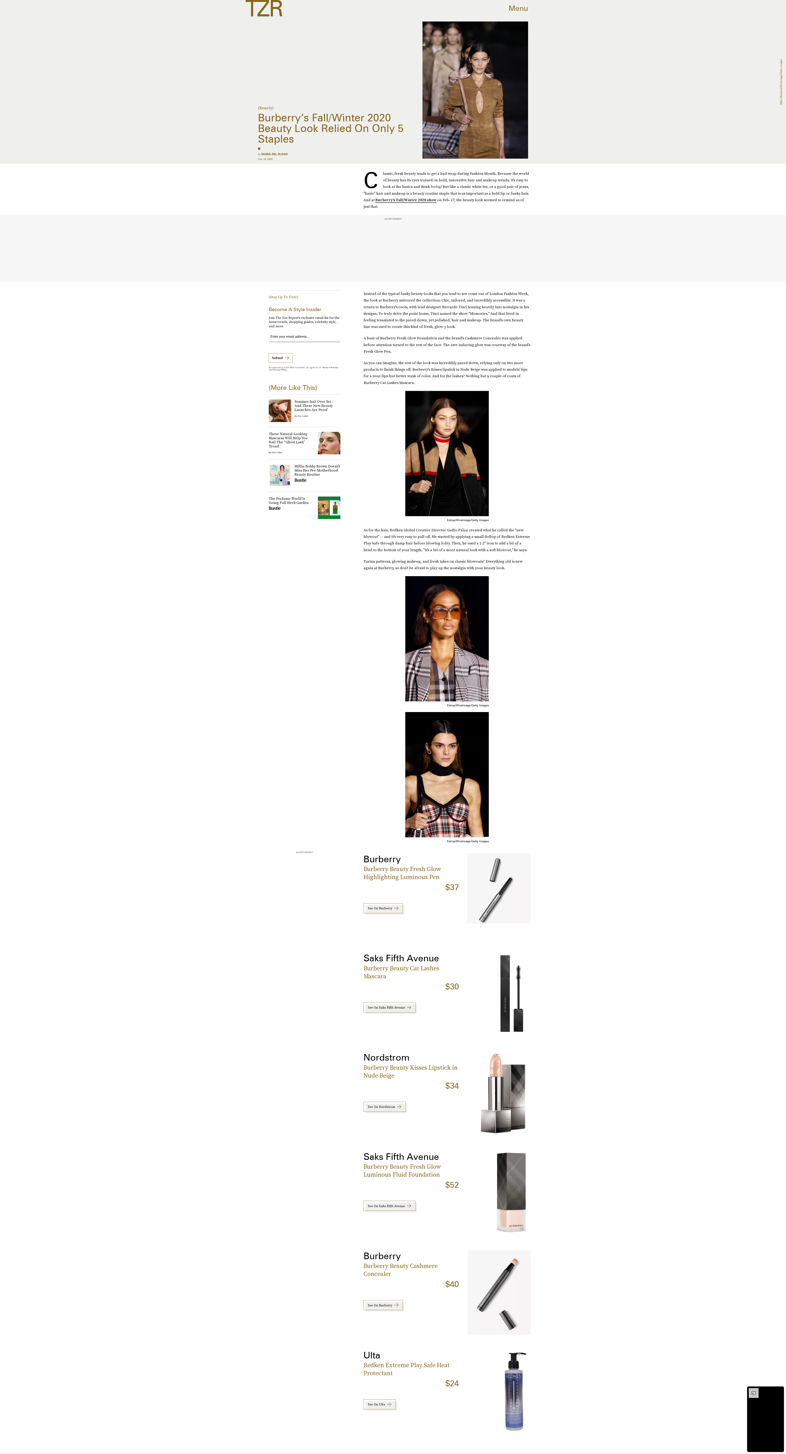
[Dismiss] (779, 1390)
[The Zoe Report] (264, 8)
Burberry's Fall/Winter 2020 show (405, 199)
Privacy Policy (280, 369)
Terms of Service (330, 367)
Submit (277, 358)
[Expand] (751, 1390)
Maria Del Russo (274, 154)
